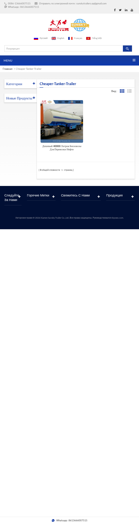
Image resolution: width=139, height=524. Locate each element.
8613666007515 (29, 6)
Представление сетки (122, 91)
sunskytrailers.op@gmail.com (91, 3)
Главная (7, 68)
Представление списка (129, 91)
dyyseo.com (117, 217)
